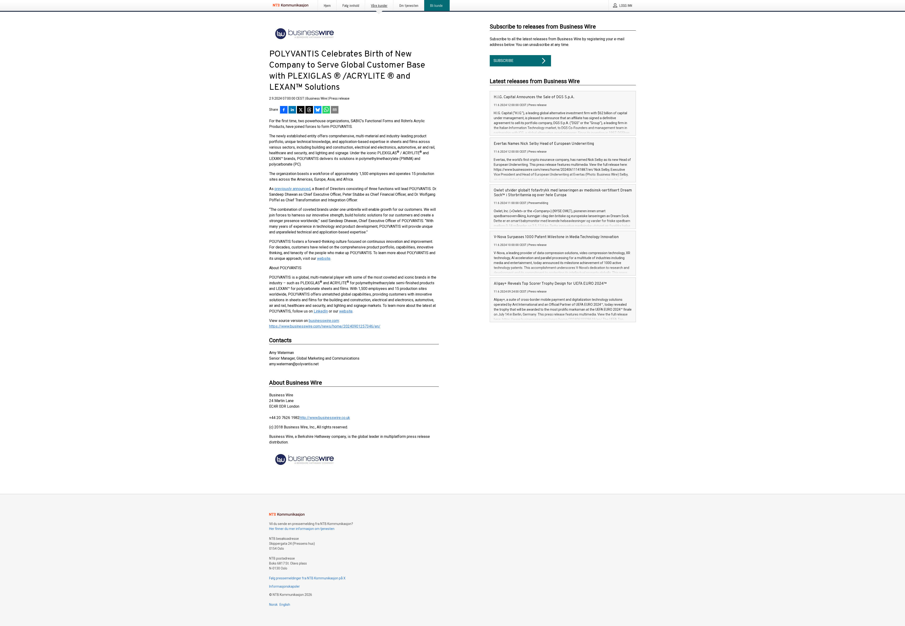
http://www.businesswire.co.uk (325, 417)
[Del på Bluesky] (317, 110)
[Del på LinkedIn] (292, 110)
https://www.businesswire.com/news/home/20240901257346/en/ (324, 326)
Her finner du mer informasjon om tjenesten (301, 529)
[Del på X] (300, 110)
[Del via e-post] (334, 110)
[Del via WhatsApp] (326, 110)
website (323, 258)
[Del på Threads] (309, 110)
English (285, 604)
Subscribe (503, 60)
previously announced (292, 189)
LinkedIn (321, 311)
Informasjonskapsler (284, 586)
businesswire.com (324, 320)
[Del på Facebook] (284, 110)
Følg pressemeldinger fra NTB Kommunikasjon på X (307, 578)
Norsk (273, 604)
